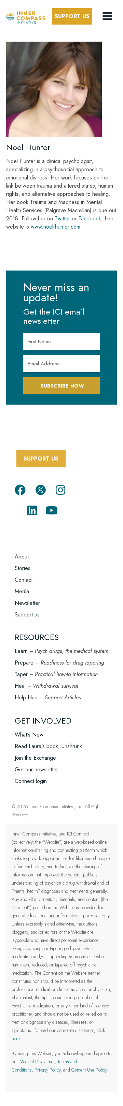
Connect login (31, 781)
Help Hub (26, 697)
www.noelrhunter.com (55, 227)
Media (22, 591)
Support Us (72, 16)
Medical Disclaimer (37, 1061)
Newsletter (27, 603)
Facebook (89, 218)
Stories (22, 568)
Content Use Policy (89, 1069)
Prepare (24, 663)
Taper (21, 674)
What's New (29, 735)
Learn (21, 651)
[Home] (25, 16)
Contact (23, 580)
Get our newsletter (36, 769)
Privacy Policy (47, 1069)
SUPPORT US (41, 459)
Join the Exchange (35, 758)
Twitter (62, 218)
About (22, 557)
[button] (108, 16)
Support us (27, 615)
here (15, 1038)
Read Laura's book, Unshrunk (48, 746)
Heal (20, 686)
